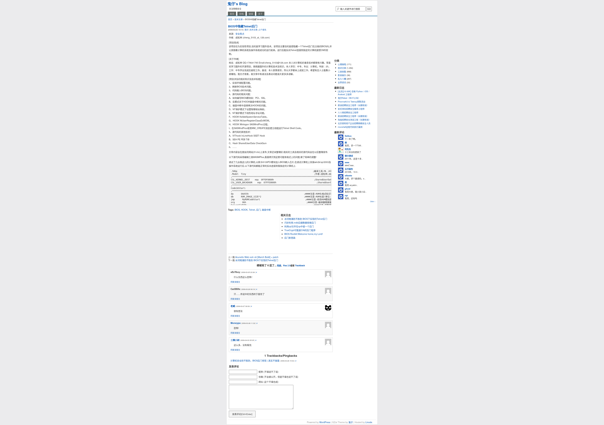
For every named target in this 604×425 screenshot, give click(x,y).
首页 (232, 13)
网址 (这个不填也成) (268, 381)
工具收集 (342, 71)
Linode (368, 422)
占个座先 (262, 29)
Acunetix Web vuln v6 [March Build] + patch (256, 257)
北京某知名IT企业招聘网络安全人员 (354, 123)
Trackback (300, 265)
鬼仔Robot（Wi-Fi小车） (349, 97)
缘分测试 (349, 155)
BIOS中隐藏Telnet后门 (242, 26)
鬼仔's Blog (237, 3)
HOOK (244, 209)
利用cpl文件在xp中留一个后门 (299, 226)
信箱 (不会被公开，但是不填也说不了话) (278, 376)
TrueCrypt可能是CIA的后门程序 (300, 230)
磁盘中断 (266, 209)
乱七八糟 (342, 78)
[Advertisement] (265, 207)
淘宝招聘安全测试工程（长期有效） (354, 119)
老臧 (233, 306)
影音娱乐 (342, 75)
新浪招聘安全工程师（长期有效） (353, 105)
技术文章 (239, 19)
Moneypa (235, 322)
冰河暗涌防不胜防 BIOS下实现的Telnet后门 (305, 218)
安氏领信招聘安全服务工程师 (351, 108)
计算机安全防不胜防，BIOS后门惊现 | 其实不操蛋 (254, 360)
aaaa (347, 162)
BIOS (237, 209)
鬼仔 (246, 29)
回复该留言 (235, 281)
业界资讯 (342, 82)
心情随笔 (342, 64)
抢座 (279, 265)
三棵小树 (235, 339)
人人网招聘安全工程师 (348, 112)
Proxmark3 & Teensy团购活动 (351, 101)
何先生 (348, 149)
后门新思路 (289, 237)
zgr (346, 195)
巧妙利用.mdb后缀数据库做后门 (300, 222)
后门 (258, 209)
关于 (260, 13)
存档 (241, 13)
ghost (347, 188)
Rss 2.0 (286, 265)
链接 (251, 13)
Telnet (252, 209)
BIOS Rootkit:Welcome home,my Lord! (303, 233)
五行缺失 (349, 168)
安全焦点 (239, 33)
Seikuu (348, 135)
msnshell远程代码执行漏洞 (350, 126)
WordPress (324, 422)
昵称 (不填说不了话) (268, 371)
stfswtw (348, 175)
